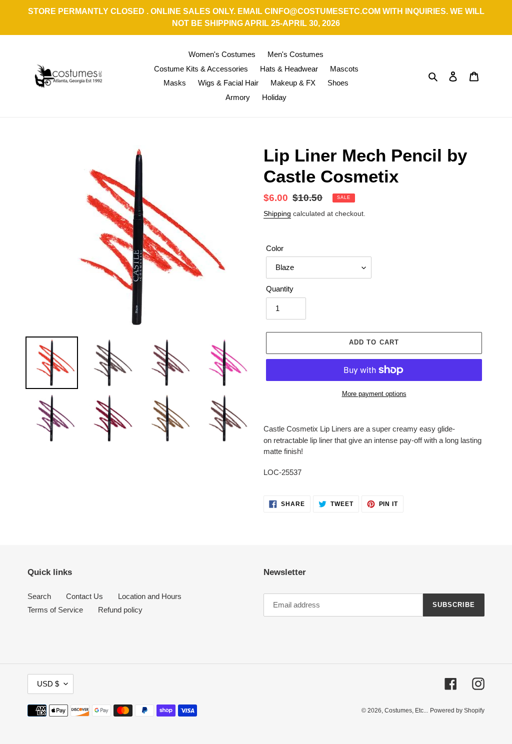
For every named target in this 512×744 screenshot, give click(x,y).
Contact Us (84, 596)
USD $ (48, 684)
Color (275, 248)
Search (39, 596)
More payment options (374, 394)
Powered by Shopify (457, 710)
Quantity (280, 288)
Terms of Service (55, 610)
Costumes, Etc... (406, 710)
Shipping (277, 214)
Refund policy (120, 610)
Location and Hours (150, 596)
